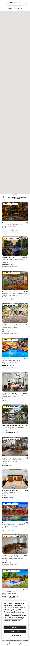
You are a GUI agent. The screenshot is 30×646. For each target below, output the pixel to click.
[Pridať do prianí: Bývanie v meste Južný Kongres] (26, 339)
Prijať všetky (15, 627)
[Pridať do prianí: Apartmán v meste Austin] (26, 471)
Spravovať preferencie (15, 635)
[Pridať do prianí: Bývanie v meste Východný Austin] (26, 204)
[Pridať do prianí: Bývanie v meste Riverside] (26, 374)
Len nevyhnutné (15, 631)
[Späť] (3, 3)
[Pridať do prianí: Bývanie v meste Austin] (26, 238)
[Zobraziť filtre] (26, 3)
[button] (12, 230)
